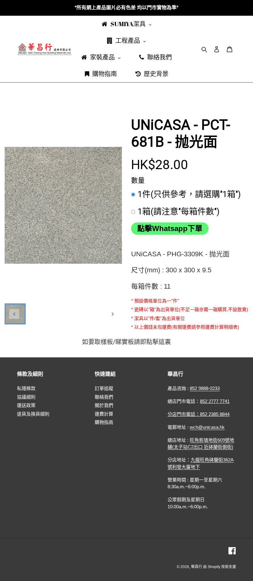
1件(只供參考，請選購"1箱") (189, 194)
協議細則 (26, 397)
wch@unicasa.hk (207, 427)
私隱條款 (26, 388)
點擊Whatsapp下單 (169, 228)
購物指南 (104, 422)
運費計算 (104, 413)
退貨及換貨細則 (33, 413)
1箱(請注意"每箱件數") (178, 212)
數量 (138, 180)
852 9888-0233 (205, 388)
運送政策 (26, 405)
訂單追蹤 (104, 388)
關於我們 (104, 405)
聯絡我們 (104, 397)
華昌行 (197, 567)
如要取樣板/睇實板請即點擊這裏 (126, 342)
